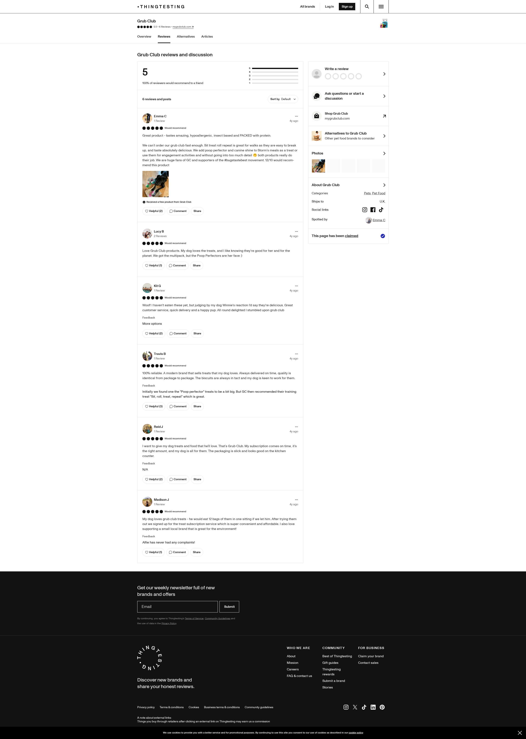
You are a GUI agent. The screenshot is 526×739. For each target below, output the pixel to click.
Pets (367, 193)
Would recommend (175, 128)
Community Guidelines (217, 618)
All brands (307, 6)
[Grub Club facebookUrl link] (372, 210)
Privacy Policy (168, 623)
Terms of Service (194, 618)
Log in (329, 6)
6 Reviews (165, 27)
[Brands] (162, 6)
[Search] (367, 6)
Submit (229, 606)
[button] (154, 118)
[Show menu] (381, 6)
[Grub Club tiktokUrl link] (381, 210)
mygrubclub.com (182, 27)
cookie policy (356, 732)
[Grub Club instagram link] (364, 210)
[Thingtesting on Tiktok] (364, 708)
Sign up (347, 6)
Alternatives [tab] (186, 36)
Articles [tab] (207, 36)
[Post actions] (296, 116)
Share (197, 211)
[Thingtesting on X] (355, 708)
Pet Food (378, 193)
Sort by (280, 99)
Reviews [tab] (164, 36)
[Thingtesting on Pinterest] (382, 708)
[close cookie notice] (520, 733)
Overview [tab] (144, 36)
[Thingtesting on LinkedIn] (373, 708)
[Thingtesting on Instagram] (346, 708)
